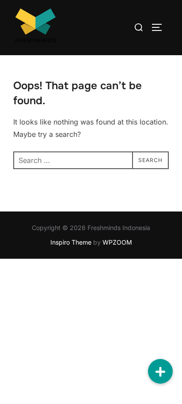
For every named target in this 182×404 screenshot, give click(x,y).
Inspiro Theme (70, 242)
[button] (160, 371)
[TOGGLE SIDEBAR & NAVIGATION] (160, 27)
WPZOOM (117, 242)
